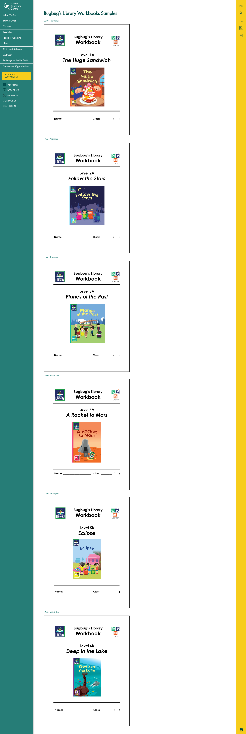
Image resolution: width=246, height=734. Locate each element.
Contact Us (9, 100)
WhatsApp (12, 95)
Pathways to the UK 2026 (15, 61)
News (5, 43)
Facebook (12, 85)
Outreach (7, 55)
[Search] (241, 13)
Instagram (13, 90)
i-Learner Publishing (12, 38)
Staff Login (9, 105)
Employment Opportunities (16, 66)
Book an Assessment (11, 75)
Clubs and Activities (12, 49)
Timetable (7, 32)
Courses (7, 26)
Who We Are (9, 15)
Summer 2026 (9, 21)
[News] (241, 28)
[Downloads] (241, 36)
